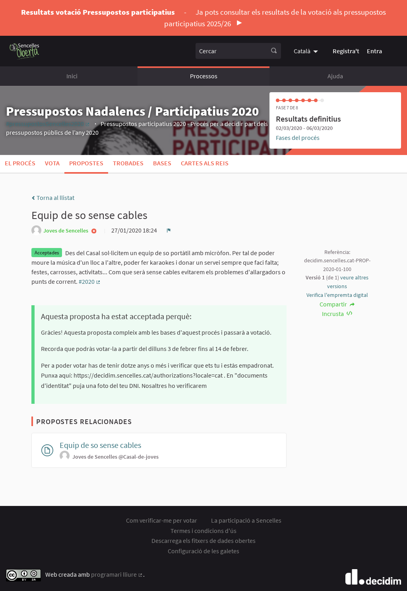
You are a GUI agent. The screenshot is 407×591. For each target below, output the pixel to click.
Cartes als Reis (205, 163)
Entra (374, 51)
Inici (72, 76)
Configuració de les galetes (203, 551)
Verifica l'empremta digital (337, 294)
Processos (203, 76)
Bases (162, 163)
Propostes (86, 163)
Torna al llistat (54, 198)
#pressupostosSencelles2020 (48, 124)
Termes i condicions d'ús (203, 531)
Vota (52, 163)
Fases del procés (298, 137)
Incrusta (333, 313)
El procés (20, 163)
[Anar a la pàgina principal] (24, 51)
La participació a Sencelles (246, 520)
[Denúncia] (169, 230)
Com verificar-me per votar (161, 520)
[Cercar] (274, 51)
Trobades (128, 163)
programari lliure (117, 574)
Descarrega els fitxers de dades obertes (203, 540)
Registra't (346, 51)
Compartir (334, 304)
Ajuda (335, 76)
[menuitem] (307, 50)
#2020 (90, 281)
